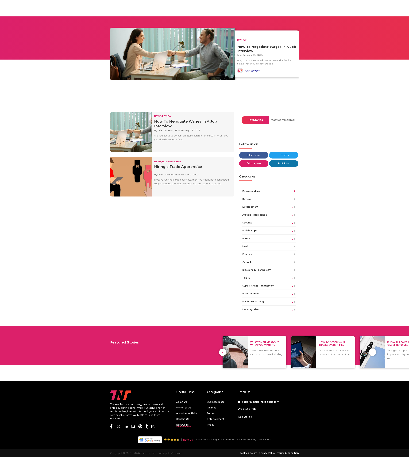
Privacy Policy (267, 453)
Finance (211, 407)
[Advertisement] (204, 97)
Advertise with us (186, 413)
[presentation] (222, 352)
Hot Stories (255, 119)
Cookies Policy (248, 453)
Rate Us (188, 439)
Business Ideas (215, 401)
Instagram (255, 163)
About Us (181, 401)
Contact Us (182, 419)
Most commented (283, 119)
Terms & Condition (288, 453)
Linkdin (284, 163)
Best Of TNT (183, 424)
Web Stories (245, 416)
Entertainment (215, 419)
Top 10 (211, 424)
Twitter (285, 155)
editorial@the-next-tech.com (260, 401)
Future (211, 413)
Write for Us (183, 407)
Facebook (254, 155)
